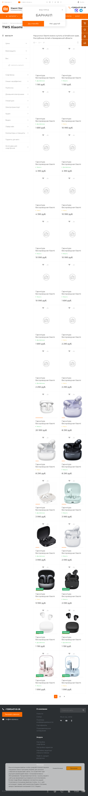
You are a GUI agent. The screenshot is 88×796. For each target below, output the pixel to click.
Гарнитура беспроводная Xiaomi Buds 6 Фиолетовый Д (72, 121)
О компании (41, 709)
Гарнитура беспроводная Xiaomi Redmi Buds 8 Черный (45, 207)
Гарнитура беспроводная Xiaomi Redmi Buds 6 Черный (45, 553)
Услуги (39, 737)
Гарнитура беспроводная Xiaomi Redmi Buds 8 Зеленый (46, 164)
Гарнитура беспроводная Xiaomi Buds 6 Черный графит (46, 294)
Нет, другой (54, 24)
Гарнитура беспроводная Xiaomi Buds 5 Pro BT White (45, 423)
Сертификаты (41, 725)
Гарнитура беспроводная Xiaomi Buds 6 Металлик (45, 250)
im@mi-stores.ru (26, 2)
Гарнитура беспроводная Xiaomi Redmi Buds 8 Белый (71, 164)
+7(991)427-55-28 (78, 7)
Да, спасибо (33, 24)
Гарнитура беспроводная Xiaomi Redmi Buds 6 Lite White (72, 553)
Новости (39, 714)
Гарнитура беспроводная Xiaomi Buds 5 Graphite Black (45, 596)
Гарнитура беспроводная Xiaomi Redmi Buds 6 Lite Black (72, 596)
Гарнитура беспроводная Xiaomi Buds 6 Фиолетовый (71, 207)
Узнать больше (58, 768)
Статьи (39, 717)
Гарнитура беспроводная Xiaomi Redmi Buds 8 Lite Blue (72, 380)
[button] (37, 547)
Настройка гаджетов (44, 747)
